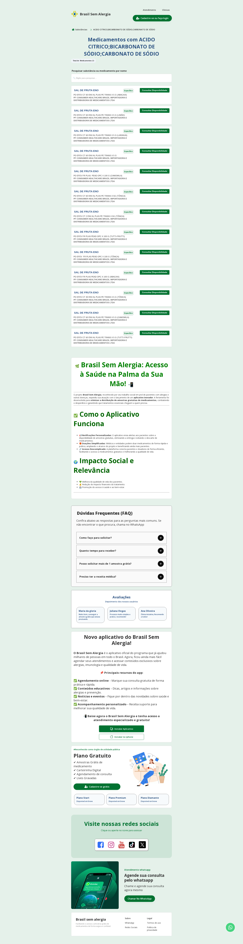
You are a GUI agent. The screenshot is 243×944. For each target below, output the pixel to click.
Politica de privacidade (152, 928)
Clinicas (166, 10)
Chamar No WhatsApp (140, 898)
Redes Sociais (131, 927)
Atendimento (149, 10)
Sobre (127, 918)
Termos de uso (154, 922)
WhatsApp (129, 922)
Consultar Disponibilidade (154, 90)
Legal (149, 918)
